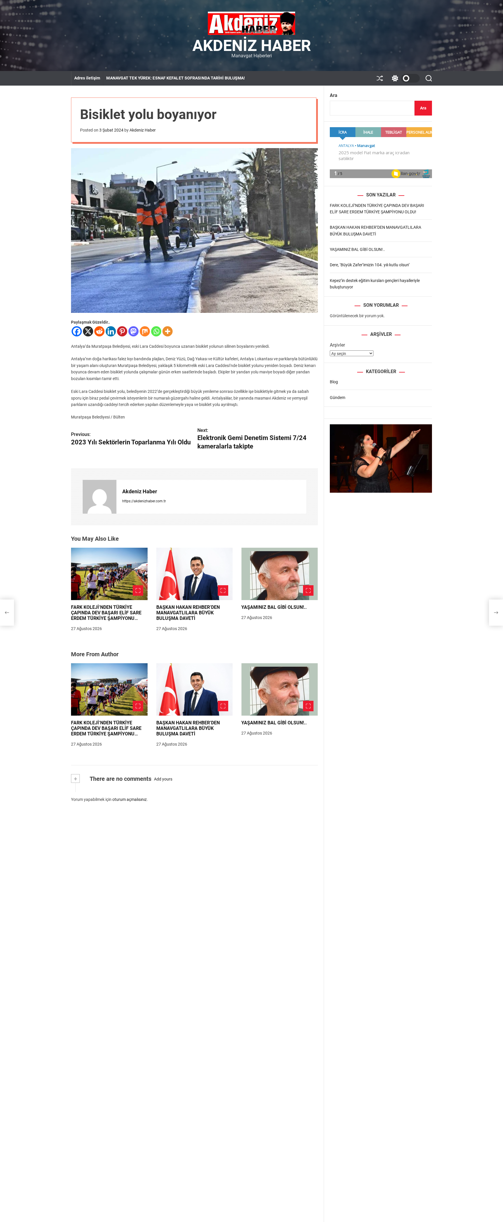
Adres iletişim (87, 78)
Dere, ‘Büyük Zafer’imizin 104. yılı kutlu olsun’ (370, 265)
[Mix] (145, 331)
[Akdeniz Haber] (99, 497)
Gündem (337, 397)
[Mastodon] (133, 331)
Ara (333, 95)
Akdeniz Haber (251, 46)
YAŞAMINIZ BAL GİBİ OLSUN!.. (274, 607)
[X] (88, 331)
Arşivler (337, 345)
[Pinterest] (122, 331)
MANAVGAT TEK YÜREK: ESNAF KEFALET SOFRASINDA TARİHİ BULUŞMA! (175, 78)
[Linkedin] (111, 331)
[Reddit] (99, 331)
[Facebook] (77, 331)
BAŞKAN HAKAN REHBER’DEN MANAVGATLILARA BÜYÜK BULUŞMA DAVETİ (188, 612)
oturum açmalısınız (129, 799)
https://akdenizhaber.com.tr (144, 501)
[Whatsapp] (156, 331)
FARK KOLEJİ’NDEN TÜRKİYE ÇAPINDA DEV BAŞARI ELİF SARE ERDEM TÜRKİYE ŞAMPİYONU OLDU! (106, 615)
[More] (167, 331)
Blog (334, 381)
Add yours (163, 779)
